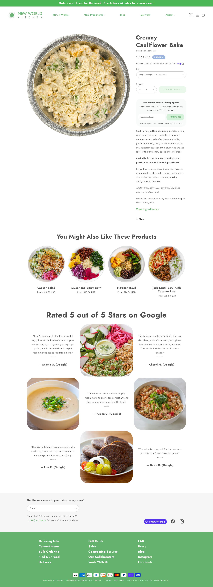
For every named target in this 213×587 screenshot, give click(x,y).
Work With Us (98, 562)
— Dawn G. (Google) (160, 465)
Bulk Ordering (49, 551)
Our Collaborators (101, 557)
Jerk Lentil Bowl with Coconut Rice (167, 289)
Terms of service (146, 580)
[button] (94, 15)
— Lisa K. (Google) (53, 467)
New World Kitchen (56, 580)
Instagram (145, 557)
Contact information (161, 580)
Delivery (45, 562)
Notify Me (175, 117)
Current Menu (49, 546)
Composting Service (103, 551)
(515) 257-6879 (176, 123)
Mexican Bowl (126, 288)
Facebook (145, 562)
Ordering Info (49, 541)
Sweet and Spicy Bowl (86, 288)
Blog (141, 551)
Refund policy (119, 580)
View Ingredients (146, 209)
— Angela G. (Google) (53, 365)
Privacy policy (132, 580)
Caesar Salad (46, 288)
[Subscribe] (75, 508)
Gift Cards (95, 541)
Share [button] (141, 219)
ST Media (107, 580)
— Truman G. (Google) (106, 414)
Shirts (92, 546)
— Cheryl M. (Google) (160, 365)
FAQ (141, 541)
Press (142, 546)
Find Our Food (49, 557)
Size (138, 69)
